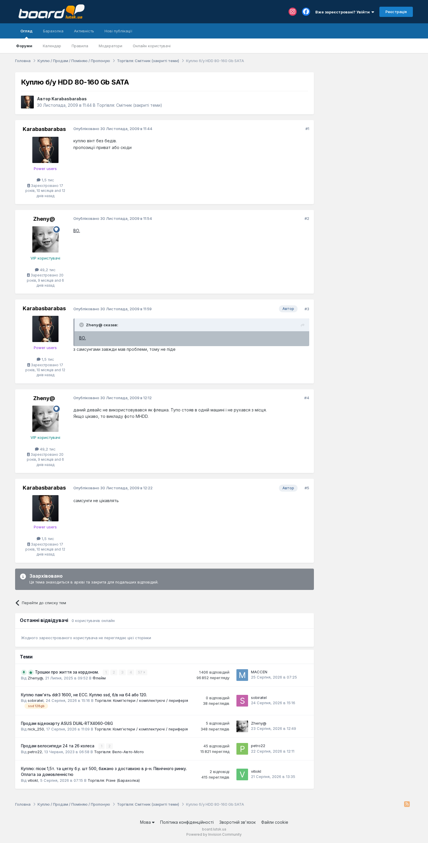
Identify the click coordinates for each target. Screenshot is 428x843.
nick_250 (36, 729)
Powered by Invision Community (214, 834)
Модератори (110, 45)
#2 (307, 218)
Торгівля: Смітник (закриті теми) (129, 105)
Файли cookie (274, 822)
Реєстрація (396, 11)
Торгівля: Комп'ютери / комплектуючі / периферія (141, 700)
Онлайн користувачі (152, 45)
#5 (307, 488)
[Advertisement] (366, 108)
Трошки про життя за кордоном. (67, 672)
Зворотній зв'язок (237, 822)
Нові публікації (118, 31)
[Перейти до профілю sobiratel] (242, 701)
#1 (307, 128)
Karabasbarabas (69, 98)
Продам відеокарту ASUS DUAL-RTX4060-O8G (67, 723)
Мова (146, 822)
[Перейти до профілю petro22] (242, 749)
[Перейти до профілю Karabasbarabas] (27, 102)
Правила (80, 45)
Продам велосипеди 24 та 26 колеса (58, 746)
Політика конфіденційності (187, 822)
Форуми (24, 45)
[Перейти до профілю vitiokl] (242, 774)
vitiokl (33, 780)
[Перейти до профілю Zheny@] (45, 239)
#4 (306, 397)
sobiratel (35, 700)
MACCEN (259, 672)
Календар (52, 45)
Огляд (26, 31)
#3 (307, 308)
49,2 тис (47, 269)
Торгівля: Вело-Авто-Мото (119, 751)
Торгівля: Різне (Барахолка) (114, 780)
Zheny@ (44, 219)
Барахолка (53, 31)
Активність (84, 31)
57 (140, 672)
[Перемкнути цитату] (82, 325)
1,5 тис (47, 180)
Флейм (99, 678)
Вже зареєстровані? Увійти (343, 12)
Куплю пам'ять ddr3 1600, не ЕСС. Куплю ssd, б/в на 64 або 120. (84, 695)
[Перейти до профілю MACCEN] (242, 675)
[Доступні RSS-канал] (407, 804)
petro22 (35, 751)
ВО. (76, 230)
